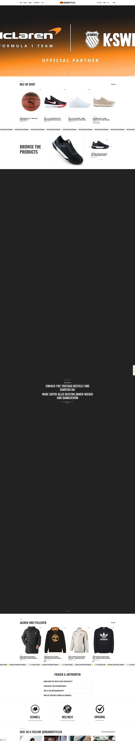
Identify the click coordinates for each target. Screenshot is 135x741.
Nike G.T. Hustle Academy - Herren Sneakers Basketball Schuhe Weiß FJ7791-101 (77, 119)
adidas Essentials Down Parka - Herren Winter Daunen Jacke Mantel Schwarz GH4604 (28, 657)
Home (21, 2)
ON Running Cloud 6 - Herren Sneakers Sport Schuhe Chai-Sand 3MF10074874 (101, 119)
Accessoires (36, 2)
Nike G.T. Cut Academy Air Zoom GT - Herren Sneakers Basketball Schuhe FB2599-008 (53, 119)
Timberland (93, 152)
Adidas (69, 655)
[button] (66, 73)
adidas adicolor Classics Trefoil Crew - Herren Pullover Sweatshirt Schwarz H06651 (101, 657)
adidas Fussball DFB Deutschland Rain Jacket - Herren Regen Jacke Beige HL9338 (76, 657)
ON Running (95, 116)
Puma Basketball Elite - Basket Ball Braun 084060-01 (29, 119)
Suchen (100, 2)
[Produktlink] (31, 105)
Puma (21, 116)
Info (42, 2)
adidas (21, 655)
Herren (24, 2)
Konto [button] (104, 2)
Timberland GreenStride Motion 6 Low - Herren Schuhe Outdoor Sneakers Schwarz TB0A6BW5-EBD (99, 154)
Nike (45, 116)
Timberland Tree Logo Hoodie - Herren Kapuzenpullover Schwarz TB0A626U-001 (52, 657)
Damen (30, 2)
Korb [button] (114, 2)
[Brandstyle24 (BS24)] (67, 3)
